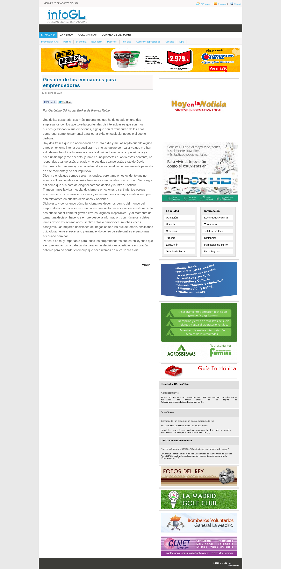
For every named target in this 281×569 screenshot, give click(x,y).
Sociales (169, 41)
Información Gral (49, 41)
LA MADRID (48, 34)
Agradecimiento (170, 393)
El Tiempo (205, 4)
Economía (81, 41)
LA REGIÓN (66, 34)
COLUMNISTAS (87, 34)
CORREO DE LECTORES (116, 34)
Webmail (237, 4)
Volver (146, 264)
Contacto (222, 4)
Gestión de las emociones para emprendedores (187, 421)
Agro (181, 41)
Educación (96, 41)
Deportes (112, 41)
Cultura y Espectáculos (148, 41)
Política (67, 41)
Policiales (126, 41)
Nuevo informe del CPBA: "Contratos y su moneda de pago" (195, 449)
